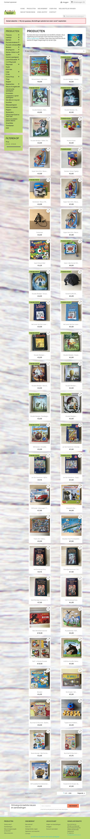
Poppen (8, 110)
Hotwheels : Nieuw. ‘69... (40, 202)
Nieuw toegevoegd (27, 12)
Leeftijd (8, 37)
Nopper (8, 82)
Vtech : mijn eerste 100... (71, 263)
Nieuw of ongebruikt (13, 87)
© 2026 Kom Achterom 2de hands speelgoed (45, 837)
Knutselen (9, 93)
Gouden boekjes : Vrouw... (40, 294)
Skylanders (10, 112)
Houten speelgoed (12, 57)
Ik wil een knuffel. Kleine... (71, 661)
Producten (31, 9)
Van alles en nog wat (13, 100)
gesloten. (28, 21)
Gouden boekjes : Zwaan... (71, 355)
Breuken (39, 692)
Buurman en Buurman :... (71, 753)
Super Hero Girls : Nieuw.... (40, 171)
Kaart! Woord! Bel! (39, 263)
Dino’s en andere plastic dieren (11, 120)
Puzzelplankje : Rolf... (71, 631)
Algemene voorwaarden (32, 831)
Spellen (8, 55)
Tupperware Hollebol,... (71, 722)
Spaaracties (10, 84)
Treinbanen (10, 126)
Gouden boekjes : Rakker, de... (40, 140)
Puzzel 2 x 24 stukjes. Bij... (71, 784)
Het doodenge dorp (40, 569)
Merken (8, 40)
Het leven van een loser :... (39, 324)
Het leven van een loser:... (71, 324)
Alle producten (8, 833)
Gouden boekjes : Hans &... (40, 385)
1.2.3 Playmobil (11, 62)
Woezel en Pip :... (71, 508)
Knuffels (9, 102)
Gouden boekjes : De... (71, 110)
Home (22, 9)
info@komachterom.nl (74, 835)
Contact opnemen (10, 2)
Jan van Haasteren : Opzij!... (71, 477)
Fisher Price (10, 77)
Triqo (7, 79)
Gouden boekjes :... (40, 355)
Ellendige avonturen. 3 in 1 (71, 569)
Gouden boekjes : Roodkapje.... (39, 416)
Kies (75, 51)
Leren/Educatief (11, 60)
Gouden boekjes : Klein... (39, 110)
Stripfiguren (10, 50)
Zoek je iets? (42, 12)
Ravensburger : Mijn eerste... (39, 753)
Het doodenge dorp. (71, 600)
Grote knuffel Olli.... (71, 294)
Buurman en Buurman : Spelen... (39, 722)
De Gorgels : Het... (71, 692)
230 (70, 793)
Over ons (53, 9)
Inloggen (49, 827)
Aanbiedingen (8, 827)
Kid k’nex (9, 69)
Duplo (8, 67)
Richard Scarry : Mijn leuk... (40, 79)
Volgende (81, 793)
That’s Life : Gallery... (40, 539)
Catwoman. (39, 232)
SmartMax (9, 123)
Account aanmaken (52, 829)
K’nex (8, 74)
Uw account (51, 821)
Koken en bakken (12, 107)
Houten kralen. (71, 140)
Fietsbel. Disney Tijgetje (71, 171)
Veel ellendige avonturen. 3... (39, 600)
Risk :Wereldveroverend (40, 631)
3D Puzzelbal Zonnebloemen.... (39, 784)
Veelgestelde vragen (67, 9)
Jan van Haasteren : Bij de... (39, 477)
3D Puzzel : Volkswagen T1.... (39, 508)
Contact (52, 12)
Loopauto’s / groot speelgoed (12, 96)
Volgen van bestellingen (53, 824)
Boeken (8, 47)
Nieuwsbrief (42, 9)
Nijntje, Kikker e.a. (12, 52)
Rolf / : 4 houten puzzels (39, 661)
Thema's (9, 35)
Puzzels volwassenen (13, 45)
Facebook (6, 813)
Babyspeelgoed (11, 105)
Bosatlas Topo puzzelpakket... (71, 539)
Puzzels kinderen (12, 42)
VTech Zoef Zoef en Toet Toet (12, 115)
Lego (7, 72)
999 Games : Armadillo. (39, 447)
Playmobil (9, 64)
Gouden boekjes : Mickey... (71, 79)
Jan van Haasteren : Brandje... (71, 447)
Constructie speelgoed (10, 90)
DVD (7, 128)
